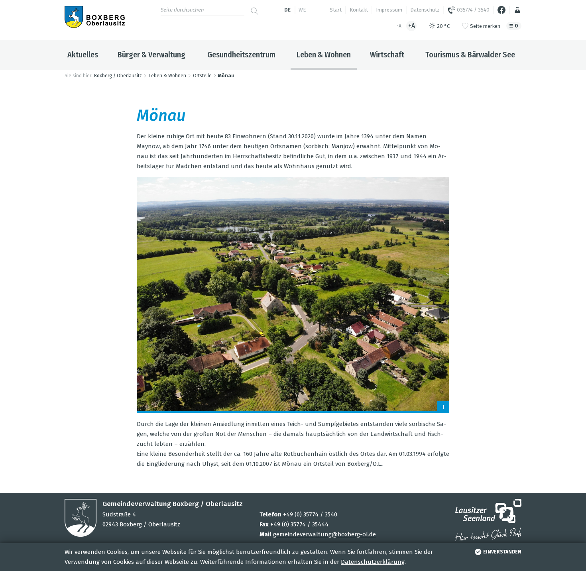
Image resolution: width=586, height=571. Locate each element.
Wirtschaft (387, 54)
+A (411, 25)
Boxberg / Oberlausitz (118, 75)
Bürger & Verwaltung (151, 54)
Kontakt (359, 10)
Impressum (389, 10)
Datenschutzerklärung (373, 561)
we (302, 10)
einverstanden (502, 552)
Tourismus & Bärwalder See (470, 54)
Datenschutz (425, 10)
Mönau (226, 75)
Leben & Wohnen (324, 54)
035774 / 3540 (473, 10)
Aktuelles (82, 54)
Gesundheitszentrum (241, 54)
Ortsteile (202, 75)
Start (336, 10)
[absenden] (254, 8)
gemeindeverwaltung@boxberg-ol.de (324, 534)
